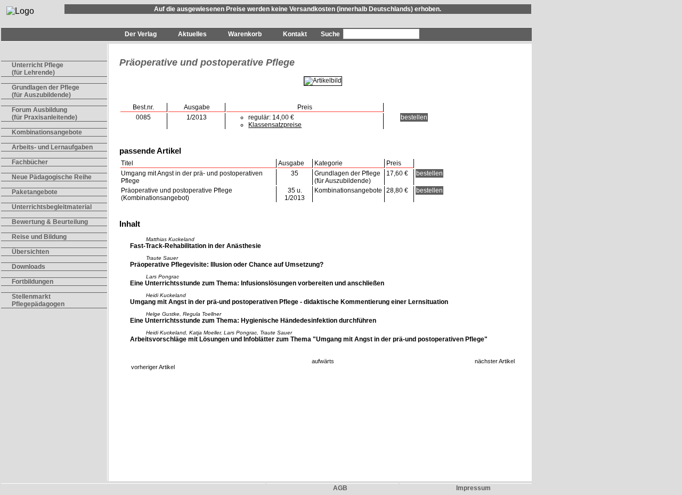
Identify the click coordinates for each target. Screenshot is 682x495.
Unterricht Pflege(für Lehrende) (37, 68)
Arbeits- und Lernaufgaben (52, 147)
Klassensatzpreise (275, 125)
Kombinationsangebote (47, 132)
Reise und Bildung (39, 237)
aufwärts (323, 361)
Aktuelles (192, 34)
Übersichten (30, 252)
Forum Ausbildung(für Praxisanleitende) (44, 113)
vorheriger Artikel (153, 367)
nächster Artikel (495, 361)
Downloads (28, 266)
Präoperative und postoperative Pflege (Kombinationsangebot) (176, 194)
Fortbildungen (32, 281)
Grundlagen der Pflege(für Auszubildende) (45, 91)
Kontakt (295, 34)
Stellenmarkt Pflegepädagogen (38, 300)
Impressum (473, 488)
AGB (340, 488)
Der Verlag (141, 34)
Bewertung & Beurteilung (50, 222)
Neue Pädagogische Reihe (52, 177)
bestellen (414, 117)
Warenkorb (245, 34)
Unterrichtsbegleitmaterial (52, 207)
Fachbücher (30, 162)
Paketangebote (35, 192)
